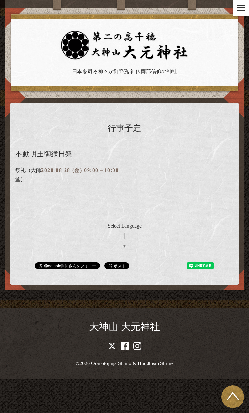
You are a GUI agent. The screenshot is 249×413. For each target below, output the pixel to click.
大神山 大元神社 (124, 326)
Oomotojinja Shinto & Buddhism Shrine (132, 363)
